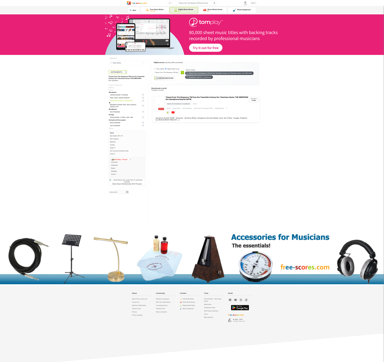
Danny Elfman (176, 108)
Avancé (195, 104)
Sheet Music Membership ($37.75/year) (127, 184)
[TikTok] (246, 300)
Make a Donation (161, 312)
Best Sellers (114, 136)
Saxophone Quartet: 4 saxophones (200, 77)
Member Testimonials (139, 305)
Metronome (207, 304)
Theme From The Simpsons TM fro (203, 108)
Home (112, 133)
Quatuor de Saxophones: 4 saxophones (178, 104)
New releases (114, 139)
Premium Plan (160, 308)
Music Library (117, 63)
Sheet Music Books (189, 302)
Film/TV (168, 108)
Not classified (113, 80)
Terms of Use (136, 308)
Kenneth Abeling (187, 108)
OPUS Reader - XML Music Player (213, 300)
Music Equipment (188, 308)
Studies (112, 145)
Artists (112, 154)
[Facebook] (230, 300)
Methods (113, 142)
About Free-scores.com (139, 299)
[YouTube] (235, 300)
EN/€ (252, 3)
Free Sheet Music (188, 299)
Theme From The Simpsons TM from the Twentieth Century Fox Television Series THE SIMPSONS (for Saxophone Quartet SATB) (207, 98)
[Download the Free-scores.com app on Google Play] (240, 307)
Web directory (208, 317)
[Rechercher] (214, 3)
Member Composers (162, 299)
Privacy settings (137, 315)
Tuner (206, 314)
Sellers (112, 148)
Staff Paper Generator (211, 311)
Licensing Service (162, 305)
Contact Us (135, 302)
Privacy (134, 312)
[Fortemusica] (230, 320)
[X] (241, 300)
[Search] (182, 72)
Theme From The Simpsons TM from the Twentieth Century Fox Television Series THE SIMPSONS (220, 73)
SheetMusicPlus (219, 108)
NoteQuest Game (209, 307)
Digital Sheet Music (189, 305)
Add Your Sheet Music (163, 302)
